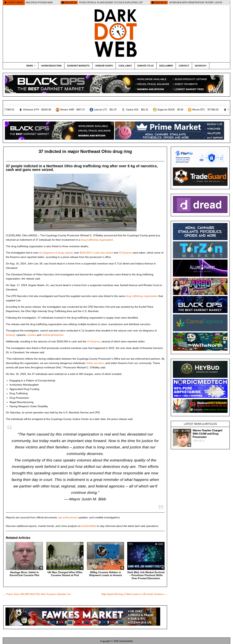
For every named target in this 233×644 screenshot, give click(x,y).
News (29, 65)
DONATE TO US (145, 65)
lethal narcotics (95, 363)
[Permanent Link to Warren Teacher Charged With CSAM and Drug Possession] (182, 438)
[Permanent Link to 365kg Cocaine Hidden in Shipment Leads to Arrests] (105, 556)
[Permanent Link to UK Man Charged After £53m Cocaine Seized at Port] (65, 556)
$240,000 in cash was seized (96, 252)
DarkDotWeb (88, 525)
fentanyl (10, 334)
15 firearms (125, 252)
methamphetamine (53, 334)
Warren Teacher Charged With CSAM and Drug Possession (207, 433)
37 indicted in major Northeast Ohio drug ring (85, 151)
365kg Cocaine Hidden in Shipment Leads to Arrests (105, 574)
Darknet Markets (78, 65)
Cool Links (125, 65)
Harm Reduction (51, 65)
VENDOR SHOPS (104, 65)
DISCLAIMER (166, 65)
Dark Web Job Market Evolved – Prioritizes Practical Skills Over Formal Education (146, 575)
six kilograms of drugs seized (55, 252)
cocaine (31, 334)
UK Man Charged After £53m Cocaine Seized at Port (65, 574)
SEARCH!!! (200, 65)
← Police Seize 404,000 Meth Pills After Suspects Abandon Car (37, 594)
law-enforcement (68, 517)
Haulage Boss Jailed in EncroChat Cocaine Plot (24, 574)
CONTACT (184, 65)
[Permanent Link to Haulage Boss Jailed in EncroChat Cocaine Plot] (24, 556)
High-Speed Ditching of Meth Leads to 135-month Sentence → (134, 594)
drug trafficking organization (97, 239)
